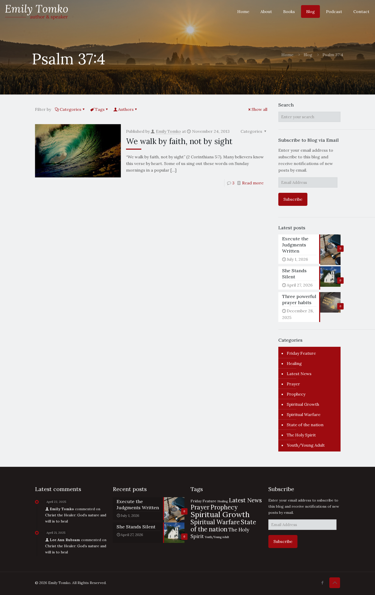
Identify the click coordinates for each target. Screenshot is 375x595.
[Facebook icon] (322, 582)
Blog (308, 54)
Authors (126, 109)
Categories (70, 109)
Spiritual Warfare (303, 414)
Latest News (299, 373)
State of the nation (305, 424)
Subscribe (292, 199)
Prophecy (296, 394)
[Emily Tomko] (36, 11)
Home (287, 54)
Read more (253, 182)
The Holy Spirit (301, 434)
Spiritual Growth (303, 404)
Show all (259, 109)
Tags (100, 109)
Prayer (293, 383)
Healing (294, 363)
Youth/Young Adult (306, 445)
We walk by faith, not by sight (179, 141)
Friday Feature (301, 353)
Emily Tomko (168, 131)
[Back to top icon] (334, 582)
